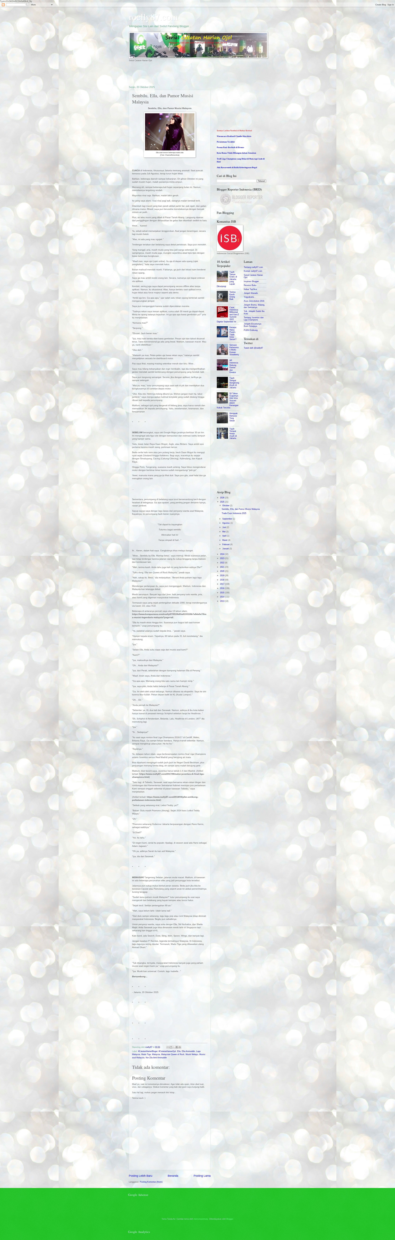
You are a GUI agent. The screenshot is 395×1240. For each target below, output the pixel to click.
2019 (222, 575)
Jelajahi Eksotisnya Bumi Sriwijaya (252, 325)
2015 (222, 592)
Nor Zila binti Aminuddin (156, 1057)
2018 (222, 580)
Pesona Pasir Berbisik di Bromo (230, 147)
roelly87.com (153, 16)
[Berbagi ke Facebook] (176, 1047)
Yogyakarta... (250, 297)
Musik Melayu (192, 1054)
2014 (222, 597)
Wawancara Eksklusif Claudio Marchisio (234, 136)
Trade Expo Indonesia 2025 (234, 513)
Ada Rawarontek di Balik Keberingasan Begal (237, 167)
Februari (226, 544)
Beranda (173, 1175)
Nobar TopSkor (250, 289)
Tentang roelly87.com (253, 267)
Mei (224, 531)
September (227, 519)
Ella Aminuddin (188, 1051)
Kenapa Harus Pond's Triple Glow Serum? (232, 333)
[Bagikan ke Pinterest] (179, 1047)
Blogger (229, 1219)
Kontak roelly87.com (253, 271)
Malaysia (156, 1054)
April (224, 536)
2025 (222, 502)
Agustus (226, 523)
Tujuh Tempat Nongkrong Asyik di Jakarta (234, 383)
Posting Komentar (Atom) (151, 1182)
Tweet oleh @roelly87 (253, 348)
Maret (225, 540)
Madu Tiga (146, 1054)
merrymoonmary (201, 1219)
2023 (222, 558)
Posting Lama (202, 1175)
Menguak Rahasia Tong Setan (233, 417)
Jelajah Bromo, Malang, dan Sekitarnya (254, 306)
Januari (225, 548)
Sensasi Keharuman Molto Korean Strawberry (234, 350)
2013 (222, 601)
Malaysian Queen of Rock (172, 1054)
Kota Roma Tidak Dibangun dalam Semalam (236, 153)
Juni (224, 527)
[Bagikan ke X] (173, 1047)
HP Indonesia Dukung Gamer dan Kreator (233, 366)
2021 (222, 567)
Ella (179, 1051)
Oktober (226, 505)
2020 (222, 571)
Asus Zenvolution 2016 (254, 301)
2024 (222, 554)
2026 (222, 497)
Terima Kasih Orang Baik (232, 295)
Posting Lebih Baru (140, 1175)
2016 (222, 588)
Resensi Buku (250, 285)
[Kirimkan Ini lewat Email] (168, 1047)
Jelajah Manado (251, 293)
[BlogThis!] (171, 1047)
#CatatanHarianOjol (167, 1051)
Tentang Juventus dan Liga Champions (254, 318)
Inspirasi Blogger (251, 281)
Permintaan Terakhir (226, 141)
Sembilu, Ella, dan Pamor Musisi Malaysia (241, 509)
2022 (222, 562)
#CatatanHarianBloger (147, 1051)
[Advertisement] (185, 73)
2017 (222, 584)
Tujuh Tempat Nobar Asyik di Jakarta (233, 434)
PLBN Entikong (251, 330)
